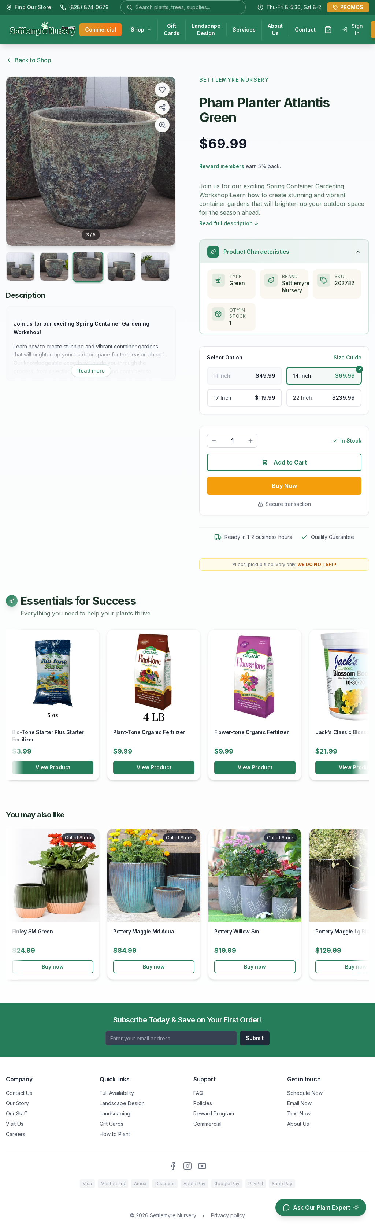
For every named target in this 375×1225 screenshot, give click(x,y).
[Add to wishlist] (162, 89)
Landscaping (115, 1113)
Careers (15, 1134)
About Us (275, 29)
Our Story (17, 1103)
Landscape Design (206, 29)
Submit (255, 1038)
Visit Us (14, 1124)
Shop (137, 29)
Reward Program (213, 1113)
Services (244, 29)
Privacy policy (228, 1215)
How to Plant (115, 1134)
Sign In (357, 29)
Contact (305, 29)
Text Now (299, 1113)
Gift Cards (171, 29)
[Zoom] (162, 125)
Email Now (299, 1103)
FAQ (198, 1093)
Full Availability (117, 1093)
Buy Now (284, 485)
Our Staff (16, 1113)
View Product (53, 767)
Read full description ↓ (229, 223)
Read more (91, 370)
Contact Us (19, 1093)
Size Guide (347, 357)
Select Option (224, 357)
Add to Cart (290, 462)
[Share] (162, 107)
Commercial (100, 29)
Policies (202, 1103)
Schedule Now (305, 1093)
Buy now (53, 966)
